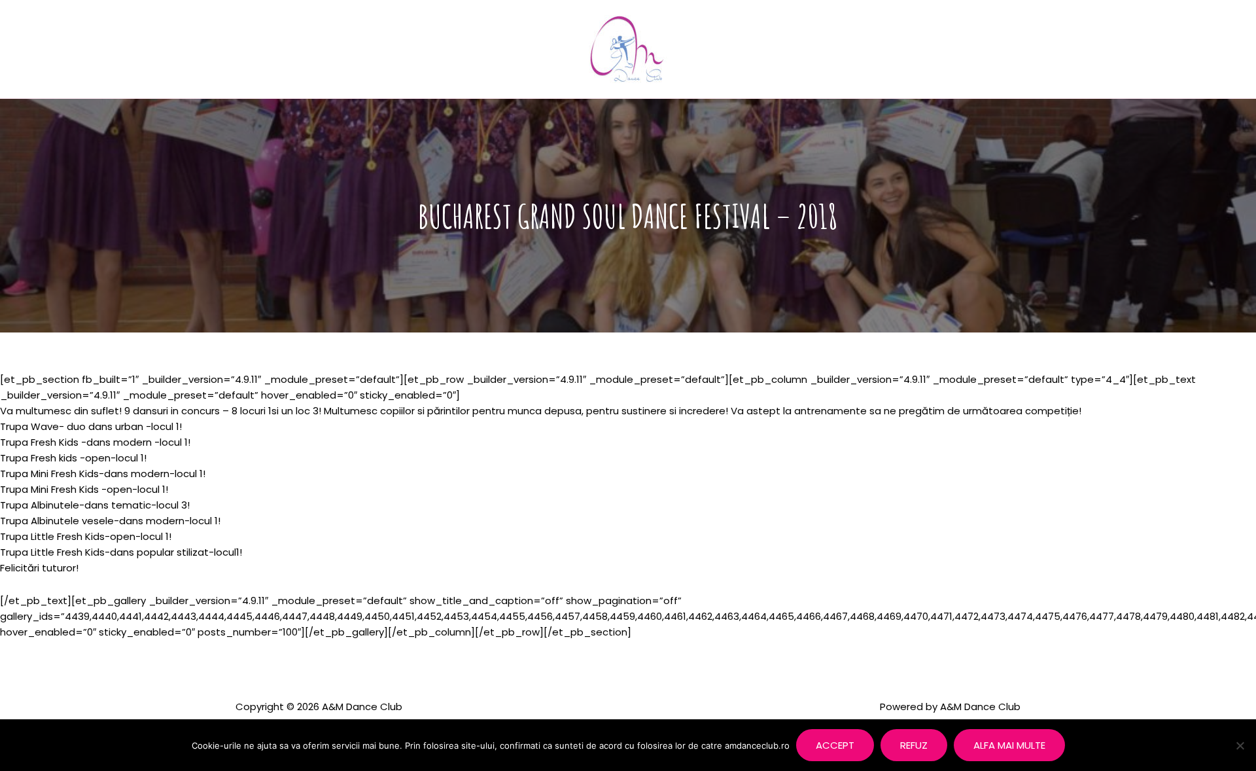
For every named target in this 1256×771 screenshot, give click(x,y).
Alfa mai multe (1009, 745)
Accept (835, 745)
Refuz (914, 745)
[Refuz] (1239, 745)
